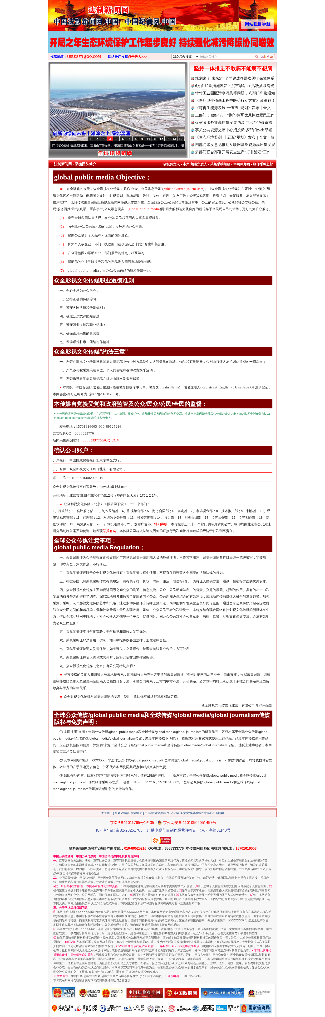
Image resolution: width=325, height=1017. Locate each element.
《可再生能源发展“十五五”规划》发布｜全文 (233, 108)
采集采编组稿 (220, 164)
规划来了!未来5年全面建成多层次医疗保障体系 (234, 78)
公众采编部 (122, 813)
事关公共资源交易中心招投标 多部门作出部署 (233, 130)
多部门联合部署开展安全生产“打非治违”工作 (233, 152)
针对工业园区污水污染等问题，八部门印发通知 (235, 93)
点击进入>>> (137, 56)
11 (155, 139)
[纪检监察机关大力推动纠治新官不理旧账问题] (162, 47)
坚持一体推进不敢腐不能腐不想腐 (233, 68)
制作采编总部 (263, 164)
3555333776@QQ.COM (84, 56)
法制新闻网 (63, 164)
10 (148, 139)
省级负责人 (171, 164)
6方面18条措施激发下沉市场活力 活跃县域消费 (234, 86)
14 (174, 139)
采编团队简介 (85, 164)
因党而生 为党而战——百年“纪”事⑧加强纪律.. (133, 145)
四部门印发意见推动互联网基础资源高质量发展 (235, 145)
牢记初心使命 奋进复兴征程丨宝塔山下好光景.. (65, 145)
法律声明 (137, 813)
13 (167, 139)
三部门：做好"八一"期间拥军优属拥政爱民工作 (235, 115)
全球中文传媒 (87, 14)
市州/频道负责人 (195, 164)
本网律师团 (241, 164)
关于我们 (107, 813)
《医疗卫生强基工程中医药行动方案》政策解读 (235, 100)
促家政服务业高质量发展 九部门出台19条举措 (233, 123)
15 (180, 139)
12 (161, 139)
